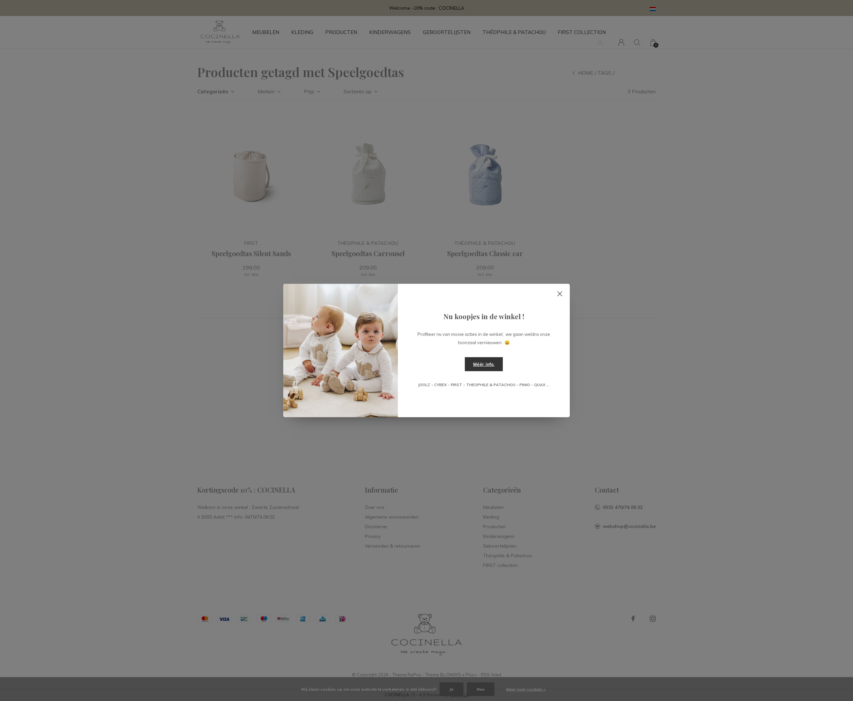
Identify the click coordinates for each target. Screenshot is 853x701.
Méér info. (483, 364)
